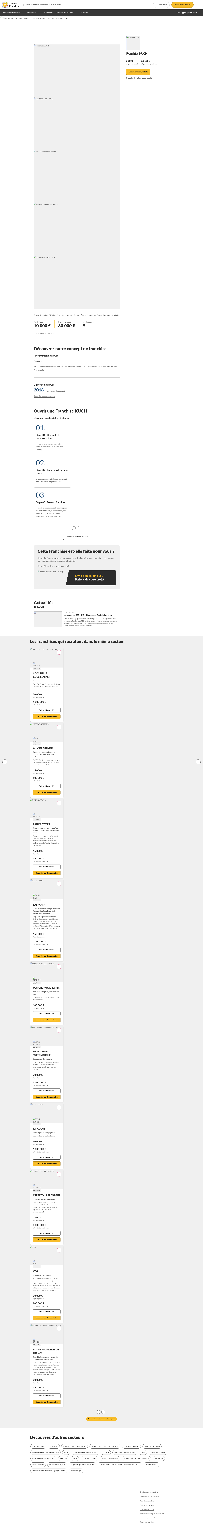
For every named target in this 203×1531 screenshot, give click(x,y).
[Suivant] (198, 761)
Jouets (75, 1458)
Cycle (66, 1452)
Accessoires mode (38, 1446)
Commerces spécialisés (152, 1446)
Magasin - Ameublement (110, 1458)
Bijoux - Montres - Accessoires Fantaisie (105, 1446)
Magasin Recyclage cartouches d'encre (136, 1458)
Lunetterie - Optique (89, 1458)
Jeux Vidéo (63, 1458)
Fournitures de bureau (158, 1452)
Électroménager (76, 1471)
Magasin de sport (38, 1464)
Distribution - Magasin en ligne (124, 1452)
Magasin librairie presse (57, 1464)
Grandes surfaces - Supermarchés (43, 1458)
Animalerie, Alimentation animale (74, 1446)
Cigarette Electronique (131, 1446)
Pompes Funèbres (151, 1464)
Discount (106, 1452)
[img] (22, 13)
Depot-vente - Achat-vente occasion (85, 1452)
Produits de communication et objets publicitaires (48, 1471)
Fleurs (143, 1452)
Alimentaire (54, 1446)
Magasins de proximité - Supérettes (82, 1464)
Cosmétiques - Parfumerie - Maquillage (45, 1452)
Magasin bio (159, 1458)
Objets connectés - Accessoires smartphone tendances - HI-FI (120, 1464)
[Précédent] (4, 761)
